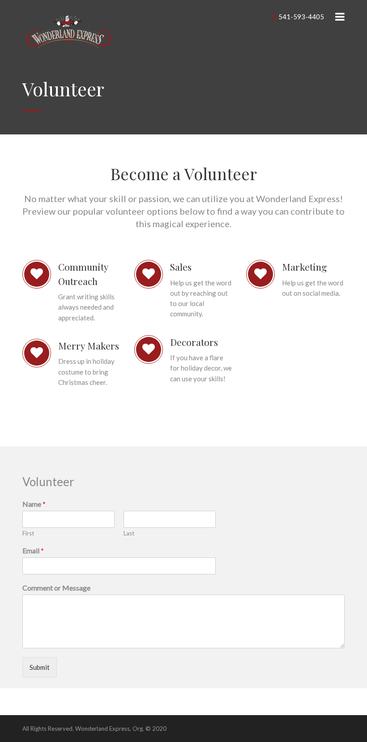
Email (33, 550)
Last (129, 533)
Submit (40, 667)
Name (34, 504)
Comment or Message (56, 587)
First (28, 533)
